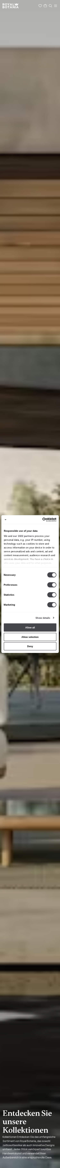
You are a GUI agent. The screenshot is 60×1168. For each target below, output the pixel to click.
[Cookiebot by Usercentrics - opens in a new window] (42, 519)
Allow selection (30, 636)
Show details (43, 617)
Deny (30, 646)
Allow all (30, 627)
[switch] (51, 584)
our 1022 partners (23, 535)
